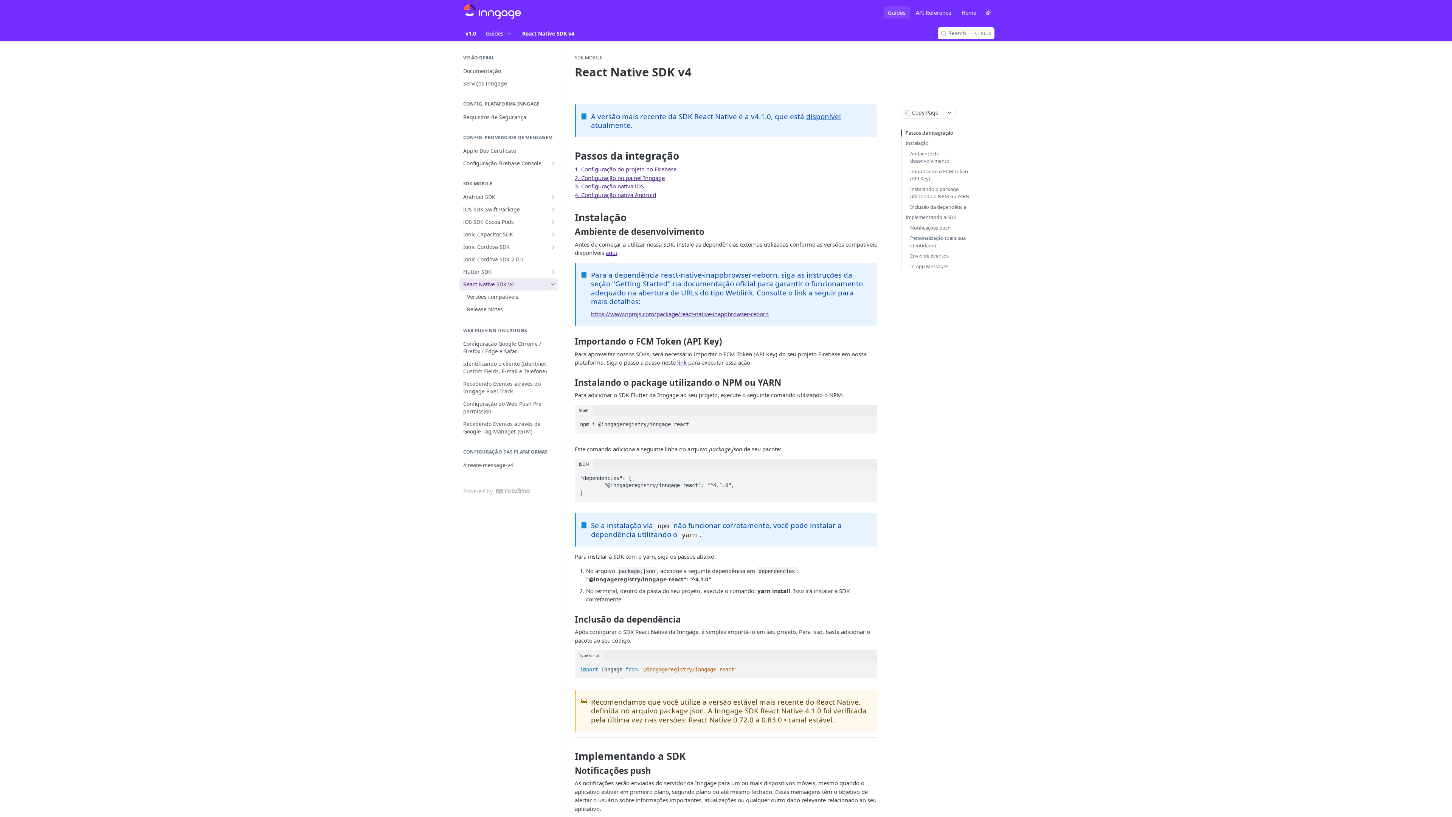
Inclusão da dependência (938, 206)
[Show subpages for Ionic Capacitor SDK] (553, 234)
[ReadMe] (513, 491)
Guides (897, 12)
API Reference (933, 12)
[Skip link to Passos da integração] (569, 156)
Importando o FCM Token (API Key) (939, 175)
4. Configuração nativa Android (615, 195)
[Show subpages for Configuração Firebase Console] (553, 163)
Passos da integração (929, 132)
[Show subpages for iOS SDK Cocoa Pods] (553, 222)
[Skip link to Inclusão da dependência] (569, 619)
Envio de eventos (929, 255)
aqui (611, 252)
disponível (823, 116)
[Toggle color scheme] (988, 12)
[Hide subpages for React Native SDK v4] (553, 284)
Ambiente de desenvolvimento (929, 157)
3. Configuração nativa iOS (609, 186)
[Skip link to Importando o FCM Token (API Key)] (569, 341)
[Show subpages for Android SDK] (553, 197)
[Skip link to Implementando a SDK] (569, 756)
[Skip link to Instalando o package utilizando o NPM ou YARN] (569, 383)
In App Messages (929, 266)
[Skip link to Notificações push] (569, 770)
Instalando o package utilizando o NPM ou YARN (940, 193)
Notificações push (930, 227)
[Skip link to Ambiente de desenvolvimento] (569, 232)
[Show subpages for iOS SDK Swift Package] (553, 210)
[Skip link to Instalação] (569, 217)
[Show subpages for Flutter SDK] (553, 272)
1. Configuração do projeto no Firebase (625, 169)
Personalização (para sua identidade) (938, 242)
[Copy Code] (868, 422)
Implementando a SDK (931, 217)
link (682, 362)
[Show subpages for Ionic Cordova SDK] (553, 247)
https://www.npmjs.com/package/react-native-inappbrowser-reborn (680, 314)
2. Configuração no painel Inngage (620, 178)
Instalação (917, 143)
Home (969, 12)
